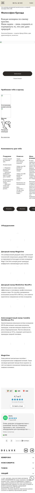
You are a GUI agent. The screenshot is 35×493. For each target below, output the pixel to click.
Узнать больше (17, 78)
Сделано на (18, 440)
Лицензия (4, 489)
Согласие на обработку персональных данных (14, 490)
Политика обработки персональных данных (20, 489)
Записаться (17, 73)
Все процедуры (5, 137)
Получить (9, 209)
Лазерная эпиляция (4, 130)
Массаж (3, 118)
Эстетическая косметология (6, 106)
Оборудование (7, 226)
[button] (6, 440)
